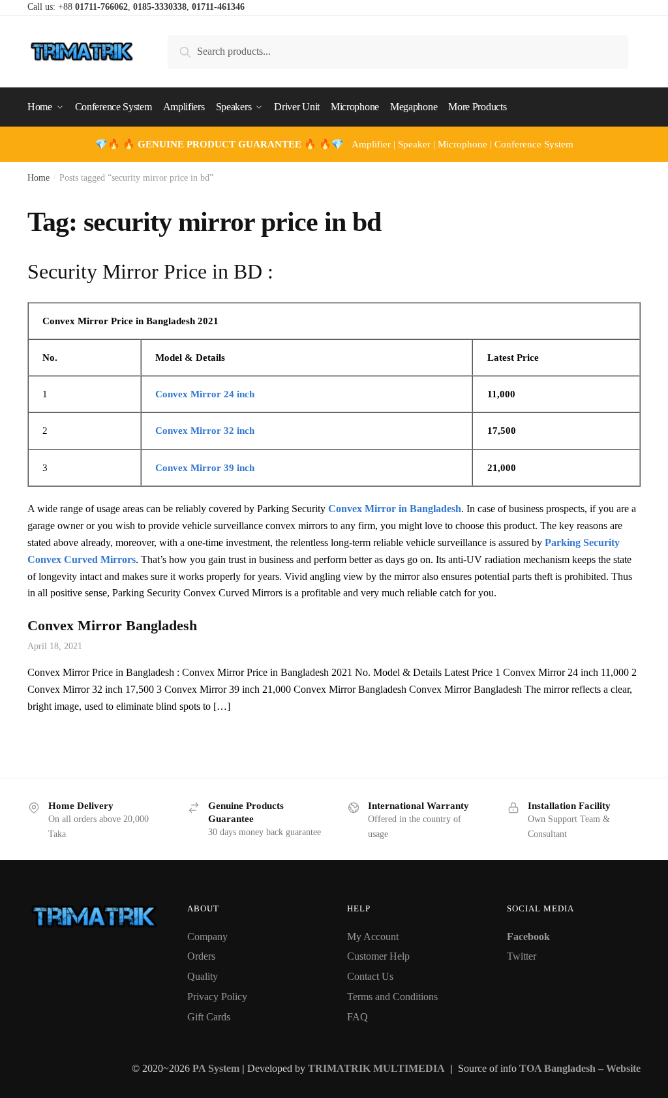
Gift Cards (208, 1016)
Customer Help (378, 956)
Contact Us (370, 976)
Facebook (528, 936)
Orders (201, 956)
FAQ (357, 1016)
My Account (373, 936)
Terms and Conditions (392, 996)
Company (207, 936)
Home (38, 178)
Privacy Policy (217, 996)
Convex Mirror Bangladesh (112, 625)
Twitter (521, 956)
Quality (202, 976)
